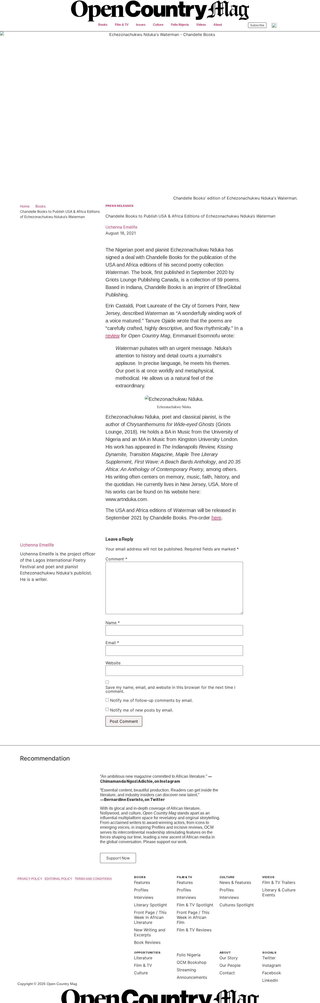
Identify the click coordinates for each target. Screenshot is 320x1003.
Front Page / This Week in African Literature (150, 917)
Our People (230, 965)
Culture (141, 972)
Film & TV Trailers (278, 882)
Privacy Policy (30, 879)
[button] (103, 24)
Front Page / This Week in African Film (193, 917)
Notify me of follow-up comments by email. (151, 700)
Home (25, 206)
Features (142, 882)
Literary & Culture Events (279, 892)
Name (113, 623)
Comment (116, 559)
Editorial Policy (58, 879)
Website (113, 663)
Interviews (143, 897)
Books (41, 206)
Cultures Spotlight (237, 904)
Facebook (271, 972)
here (216, 517)
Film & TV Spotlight (195, 904)
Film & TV (143, 965)
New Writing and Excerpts (149, 932)
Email (112, 643)
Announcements (192, 977)
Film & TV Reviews (194, 929)
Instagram (271, 965)
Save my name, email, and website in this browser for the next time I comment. (170, 689)
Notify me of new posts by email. (141, 710)
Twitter (269, 957)
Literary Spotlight (150, 904)
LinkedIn (270, 980)
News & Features (235, 882)
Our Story (229, 957)
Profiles (141, 889)
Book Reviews (147, 942)
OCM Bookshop (191, 962)
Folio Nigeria (188, 954)
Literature (143, 957)
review (113, 335)
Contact (227, 972)
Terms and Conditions (93, 879)
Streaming (186, 969)
